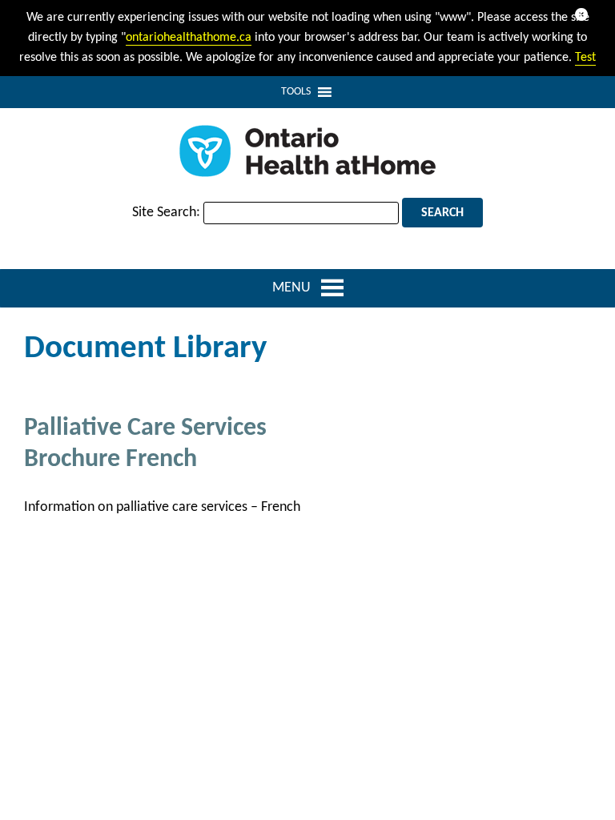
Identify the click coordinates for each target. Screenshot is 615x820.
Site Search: (166, 212)
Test (585, 57)
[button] (296, 92)
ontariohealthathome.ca (188, 37)
